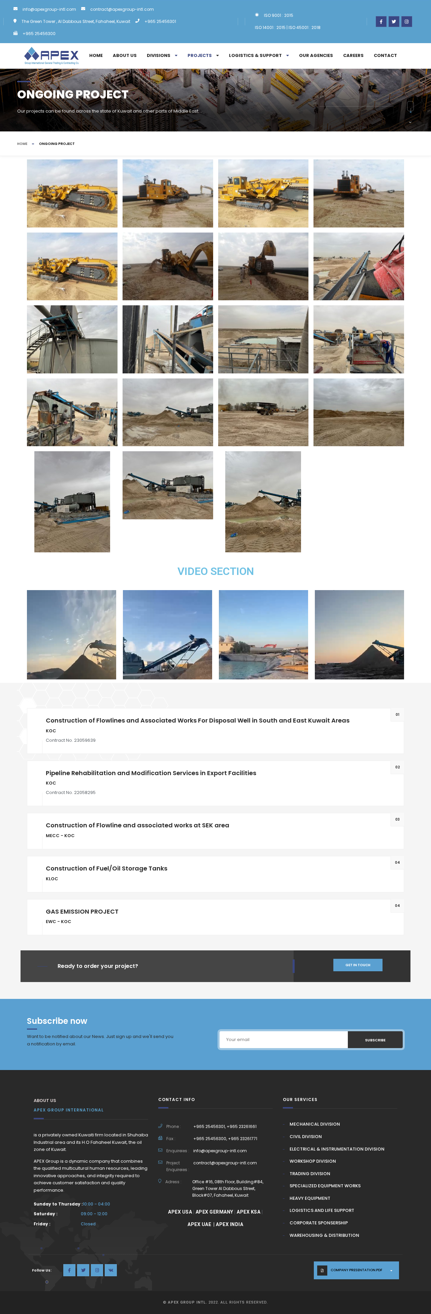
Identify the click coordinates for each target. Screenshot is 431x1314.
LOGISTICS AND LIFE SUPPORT (322, 1210)
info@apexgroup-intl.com (49, 9)
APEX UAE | (202, 1224)
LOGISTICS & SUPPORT (255, 55)
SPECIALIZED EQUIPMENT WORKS (325, 1186)
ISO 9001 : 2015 (278, 15)
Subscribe (375, 1040)
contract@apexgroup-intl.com (122, 9)
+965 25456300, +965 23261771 (225, 1138)
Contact (385, 55)
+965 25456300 (39, 33)
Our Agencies (316, 55)
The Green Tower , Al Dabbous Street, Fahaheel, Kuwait (76, 21)
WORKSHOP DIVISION (313, 1161)
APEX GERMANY (214, 1212)
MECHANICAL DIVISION (315, 1124)
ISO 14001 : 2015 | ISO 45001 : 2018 (288, 27)
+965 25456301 (160, 21)
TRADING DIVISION (310, 1173)
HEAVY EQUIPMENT (310, 1198)
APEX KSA (248, 1212)
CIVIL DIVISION (306, 1136)
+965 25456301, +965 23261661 (225, 1126)
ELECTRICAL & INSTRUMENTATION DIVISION (337, 1149)
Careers (353, 55)
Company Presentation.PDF (356, 1270)
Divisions (158, 55)
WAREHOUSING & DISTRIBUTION (324, 1235)
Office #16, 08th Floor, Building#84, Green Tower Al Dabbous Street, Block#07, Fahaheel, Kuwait (227, 1188)
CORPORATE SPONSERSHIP (319, 1223)
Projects (200, 55)
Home (96, 55)
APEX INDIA (229, 1224)
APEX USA (180, 1212)
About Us (125, 55)
